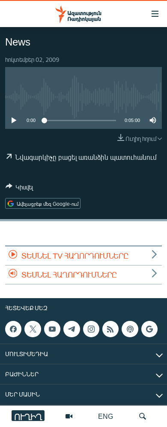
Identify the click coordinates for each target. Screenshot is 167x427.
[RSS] (110, 329)
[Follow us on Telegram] (71, 329)
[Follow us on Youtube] (52, 329)
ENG (105, 416)
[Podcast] (130, 329)
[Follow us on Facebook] (13, 329)
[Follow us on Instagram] (91, 329)
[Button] (19, 188)
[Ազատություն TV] (69, 416)
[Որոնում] (142, 416)
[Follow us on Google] (149, 329)
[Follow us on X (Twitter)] (32, 329)
